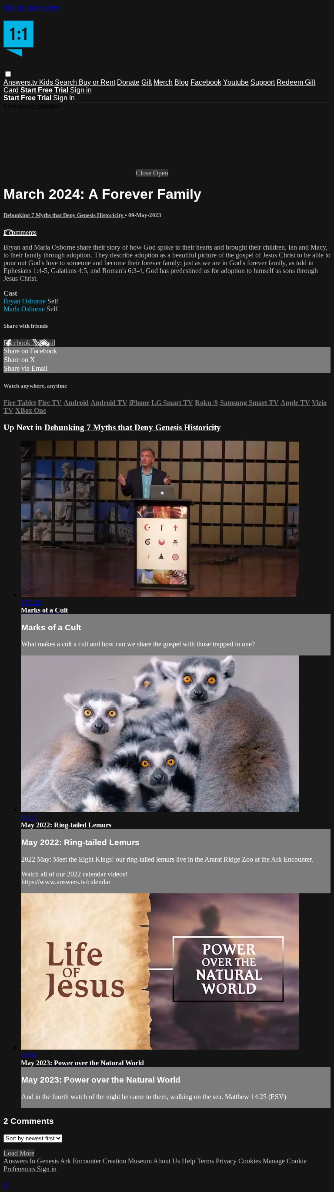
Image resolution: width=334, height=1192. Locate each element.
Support (262, 82)
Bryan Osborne (25, 301)
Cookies (250, 1161)
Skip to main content (31, 7)
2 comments (20, 232)
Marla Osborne (25, 309)
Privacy (227, 1161)
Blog (181, 82)
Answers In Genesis (31, 1161)
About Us (166, 1161)
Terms (206, 1161)
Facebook (205, 82)
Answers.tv (21, 82)
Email (47, 342)
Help (189, 1161)
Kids (47, 82)
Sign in (81, 90)
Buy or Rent (97, 82)
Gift (146, 82)
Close (144, 173)
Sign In (64, 98)
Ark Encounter (80, 1161)
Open (160, 173)
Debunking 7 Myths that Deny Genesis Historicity (64, 215)
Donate (128, 82)
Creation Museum (127, 1161)
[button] (8, 74)
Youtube (236, 82)
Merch (163, 82)
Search (67, 82)
